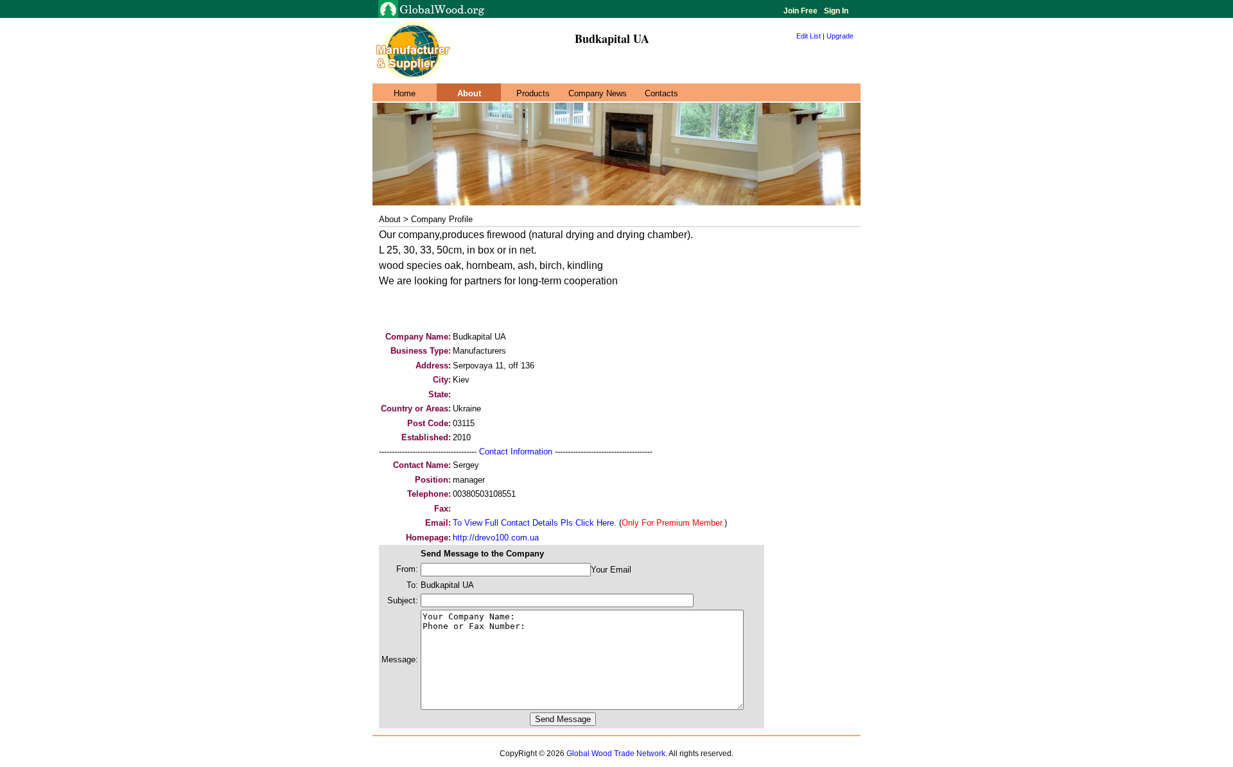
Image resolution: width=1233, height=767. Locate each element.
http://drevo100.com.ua (496, 537)
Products (533, 93)
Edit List (808, 36)
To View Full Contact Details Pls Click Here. (534, 523)
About (469, 93)
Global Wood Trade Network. (616, 753)
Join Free (801, 10)
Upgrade (839, 36)
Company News (597, 93)
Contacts (661, 93)
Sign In (835, 10)
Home (404, 93)
